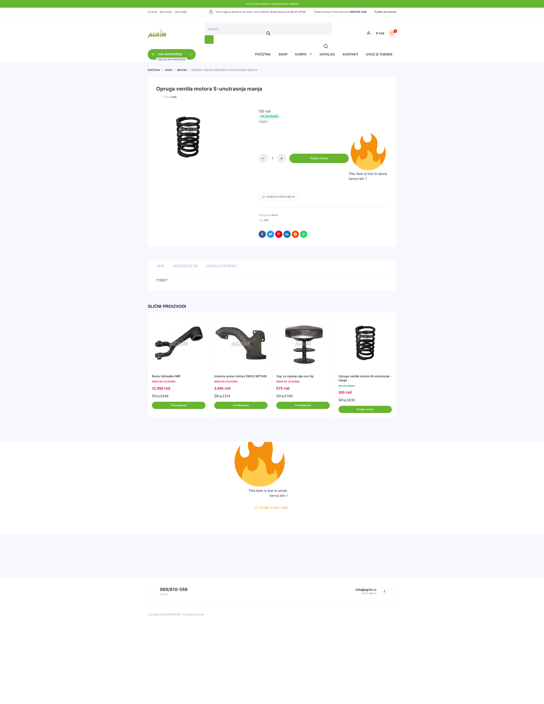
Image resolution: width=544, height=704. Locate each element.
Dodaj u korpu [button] (365, 409)
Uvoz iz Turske (379, 54)
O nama (152, 11)
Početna (263, 54)
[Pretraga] (209, 39)
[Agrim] (157, 33)
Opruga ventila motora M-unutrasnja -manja (365, 378)
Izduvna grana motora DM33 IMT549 (240, 376)
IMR (266, 220)
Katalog (327, 54)
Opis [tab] (160, 266)
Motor (182, 70)
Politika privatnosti (385, 11)
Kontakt (350, 54)
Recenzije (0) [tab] (185, 266)
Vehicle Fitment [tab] (221, 266)
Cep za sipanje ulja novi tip (295, 376)
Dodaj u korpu (319, 158)
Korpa (301, 54)
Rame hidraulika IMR (166, 376)
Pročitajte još (178, 405)
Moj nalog (165, 11)
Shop (283, 54)
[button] (278, 196)
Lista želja (181, 11)
